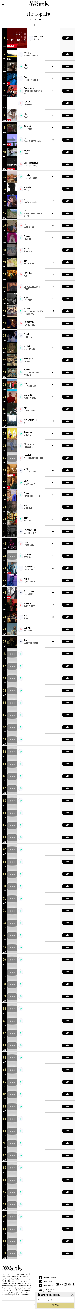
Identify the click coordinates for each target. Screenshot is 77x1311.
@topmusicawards (49, 1277)
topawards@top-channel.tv (49, 1290)
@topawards (47, 1281)
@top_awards (48, 1285)
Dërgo (55, 1305)
